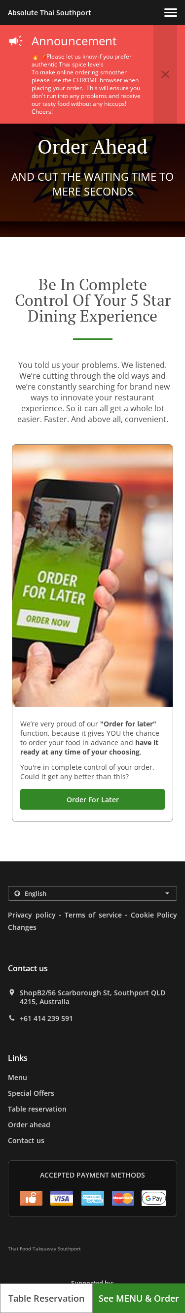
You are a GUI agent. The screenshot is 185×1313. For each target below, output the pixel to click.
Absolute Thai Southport (49, 12)
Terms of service (93, 914)
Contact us (26, 1140)
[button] (170, 12)
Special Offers (31, 1093)
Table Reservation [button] (46, 1298)
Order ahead (29, 1124)
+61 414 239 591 (46, 1018)
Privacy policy (32, 914)
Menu (17, 1077)
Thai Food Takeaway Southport (44, 1248)
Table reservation (37, 1109)
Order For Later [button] (93, 799)
